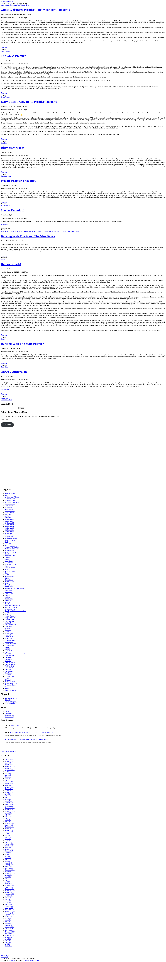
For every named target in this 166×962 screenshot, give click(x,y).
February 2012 (9, 844)
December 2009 (9, 889)
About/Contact (20, 5)
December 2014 (9, 785)
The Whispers (9, 671)
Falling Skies (8, 561)
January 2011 (9, 866)
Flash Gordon (9, 562)
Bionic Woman (5, 231)
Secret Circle (8, 638)
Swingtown (8, 650)
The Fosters (8, 659)
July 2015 (8, 773)
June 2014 (8, 796)
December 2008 (9, 909)
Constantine (8, 543)
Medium (7, 597)
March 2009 (8, 904)
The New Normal (10, 664)
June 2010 (8, 878)
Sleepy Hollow (9, 645)
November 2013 (10, 808)
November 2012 (10, 828)
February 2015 (9, 782)
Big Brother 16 (9, 530)
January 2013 (9, 825)
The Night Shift (9, 666)
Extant (7, 559)
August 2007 (8, 937)
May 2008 (8, 921)
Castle (6, 542)
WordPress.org (9, 717)
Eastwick (7, 557)
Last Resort (8, 592)
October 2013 (9, 809)
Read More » (5, 225)
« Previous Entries (6, 400)
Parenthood (8, 614)
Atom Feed (4, 957)
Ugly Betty (4, 143)
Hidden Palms (9, 586)
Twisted (7, 678)
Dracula (7, 554)
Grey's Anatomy (6, 97)
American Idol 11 (10, 505)
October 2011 (9, 851)
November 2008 (10, 911)
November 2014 (10, 787)
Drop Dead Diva (10, 555)
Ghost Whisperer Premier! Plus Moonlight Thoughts (35, 9)
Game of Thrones (10, 568)
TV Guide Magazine (11, 702)
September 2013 (10, 811)
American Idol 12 (10, 507)
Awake (7, 516)
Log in (7, 711)
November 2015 (10, 766)
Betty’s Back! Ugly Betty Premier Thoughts (29, 101)
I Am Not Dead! (15, 725)
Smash (7, 647)
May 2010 (8, 880)
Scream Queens (9, 637)
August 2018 (8, 761)
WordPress (12, 960)
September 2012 (10, 832)
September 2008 (10, 915)
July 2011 (7, 856)
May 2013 (8, 818)
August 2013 (8, 813)
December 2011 (9, 847)
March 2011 (8, 863)
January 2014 (9, 804)
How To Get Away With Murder (14, 588)
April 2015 (8, 778)
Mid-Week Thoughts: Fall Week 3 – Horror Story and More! (29, 739)
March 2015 (8, 780)
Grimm (7, 578)
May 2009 (8, 901)
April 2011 (8, 861)
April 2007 (8, 944)
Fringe (7, 566)
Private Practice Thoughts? (19, 180)
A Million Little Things (12, 497)
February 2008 (9, 927)
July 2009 (8, 897)
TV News (8, 674)
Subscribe (7, 425)
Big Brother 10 (9, 519)
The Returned (9, 668)
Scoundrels (8, 635)
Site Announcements (11, 643)
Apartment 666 (9, 512)
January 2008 (9, 928)
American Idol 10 (10, 504)
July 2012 (8, 835)
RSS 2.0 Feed (5, 955)
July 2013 (8, 815)
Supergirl (7, 649)
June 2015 (8, 775)
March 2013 (8, 821)
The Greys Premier (13, 55)
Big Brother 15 (9, 528)
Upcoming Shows (10, 685)
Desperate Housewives (30, 231)
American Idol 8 (10, 511)
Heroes (51, 231)
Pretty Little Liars (10, 618)
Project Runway (9, 621)
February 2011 (9, 865)
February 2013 (9, 823)
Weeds (7, 688)
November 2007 (10, 932)
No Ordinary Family (11, 607)
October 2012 (9, 830)
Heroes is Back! (11, 264)
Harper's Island (9, 581)
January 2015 (9, 783)
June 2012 (8, 837)
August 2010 (8, 875)
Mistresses (8, 600)
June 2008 (8, 920)
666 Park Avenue (10, 493)
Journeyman (57, 231)
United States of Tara (11, 683)
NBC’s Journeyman (14, 371)
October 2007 (9, 934)
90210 (6, 495)
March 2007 (8, 946)
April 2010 (8, 882)
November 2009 (10, 890)
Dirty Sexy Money (12, 147)
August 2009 (8, 896)
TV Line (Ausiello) (10, 703)
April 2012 (8, 840)
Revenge (7, 628)
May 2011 (8, 859)
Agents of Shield (10, 499)
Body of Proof (9, 536)
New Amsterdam (10, 604)
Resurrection (8, 626)
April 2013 (8, 820)
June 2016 (8, 763)
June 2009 (8, 899)
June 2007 (8, 940)
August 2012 (8, 833)
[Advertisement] (8, 457)
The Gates (8, 661)
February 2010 (9, 885)
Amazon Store (5, 5)
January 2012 (9, 846)
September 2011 (9, 852)
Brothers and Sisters (17, 231)
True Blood (8, 673)
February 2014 (9, 802)
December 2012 (9, 827)
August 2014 (8, 792)
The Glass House (10, 662)
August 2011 (8, 854)
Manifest (7, 595)
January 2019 (9, 759)
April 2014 (8, 799)
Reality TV (4, 259)
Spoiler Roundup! (12, 210)
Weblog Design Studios (31, 960)
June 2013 (8, 816)
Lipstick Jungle (9, 593)
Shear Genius (9, 642)
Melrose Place (9, 599)
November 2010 (10, 870)
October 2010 (9, 871)
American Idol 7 (10, 509)
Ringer (7, 631)
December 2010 (9, 868)
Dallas (6, 545)
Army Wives (8, 514)
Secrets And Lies (10, 640)
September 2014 (10, 790)
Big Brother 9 (9, 533)
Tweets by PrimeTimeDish (9, 751)
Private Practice (5, 205)
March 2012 (8, 842)
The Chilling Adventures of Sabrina (15, 654)
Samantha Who (9, 633)
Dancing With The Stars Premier (22, 343)
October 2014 (9, 789)
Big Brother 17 (9, 531)
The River (8, 669)
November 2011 (9, 849)
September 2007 (10, 935)
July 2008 (8, 918)
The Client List (9, 655)
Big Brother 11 (9, 521)
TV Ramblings (9, 676)
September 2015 (10, 770)
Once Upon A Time (11, 609)
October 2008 (9, 913)
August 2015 (8, 771)
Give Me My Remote (11, 698)
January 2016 (9, 764)
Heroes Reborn (9, 585)
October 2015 (9, 768)
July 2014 (8, 794)
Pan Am (7, 612)
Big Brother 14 (9, 526)
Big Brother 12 (9, 523)
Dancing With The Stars (12, 547)
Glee (6, 573)
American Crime (10, 500)
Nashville (7, 602)
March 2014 (8, 801)
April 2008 (8, 923)
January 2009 (9, 908)
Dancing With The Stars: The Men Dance (28, 236)
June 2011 (8, 858)
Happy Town (9, 580)
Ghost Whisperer (6, 51)
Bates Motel (8, 518)
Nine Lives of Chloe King (12, 605)
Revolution (8, 630)
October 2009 (9, 892)
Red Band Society (10, 624)
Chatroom (13, 5)
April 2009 (8, 902)
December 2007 (9, 930)
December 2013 (9, 806)
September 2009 (10, 894)
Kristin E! (8, 700)
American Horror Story (12, 502)
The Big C (8, 652)
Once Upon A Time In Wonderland (15, 611)
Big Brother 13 (9, 524)
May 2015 (8, 777)
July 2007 (8, 939)
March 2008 (8, 925)
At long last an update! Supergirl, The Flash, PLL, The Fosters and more (32, 732)
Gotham (7, 574)
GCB (6, 569)
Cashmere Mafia (10, 540)
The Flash (8, 657)
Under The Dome (10, 681)
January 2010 (9, 887)
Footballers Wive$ (10, 564)
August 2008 (8, 916)
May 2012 (8, 839)
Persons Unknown (10, 616)
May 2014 (8, 797)
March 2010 (8, 883)
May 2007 (8, 942)
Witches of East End (11, 690)
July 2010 (8, 877)
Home (27, 5)
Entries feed (8, 713)
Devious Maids (9, 550)
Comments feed (9, 715)
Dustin (7, 739)
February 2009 (9, 906)
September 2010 (10, 873)
